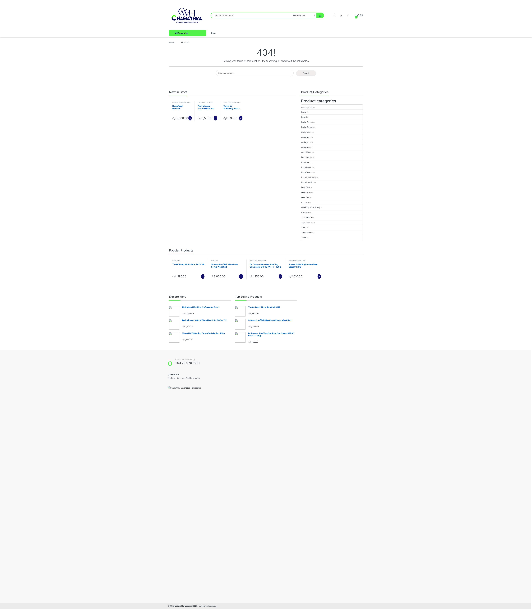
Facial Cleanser (308, 177)
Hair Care (201, 102)
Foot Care (305, 187)
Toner (303, 237)
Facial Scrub (306, 182)
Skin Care (186, 102)
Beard (304, 117)
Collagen (305, 142)
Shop (213, 33)
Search (306, 73)
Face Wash (306, 172)
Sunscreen (306, 232)
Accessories (176, 102)
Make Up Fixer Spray (310, 207)
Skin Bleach (306, 217)
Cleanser (305, 137)
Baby (303, 112)
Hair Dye (209, 102)
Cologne (305, 147)
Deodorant (306, 157)
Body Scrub (306, 127)
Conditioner (306, 152)
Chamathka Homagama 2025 (184, 606)
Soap (303, 227)
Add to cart (190, 118)
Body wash (306, 132)
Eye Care (305, 162)
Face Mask (306, 167)
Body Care (227, 102)
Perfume (305, 212)
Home (171, 42)
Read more (241, 276)
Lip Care (305, 202)
